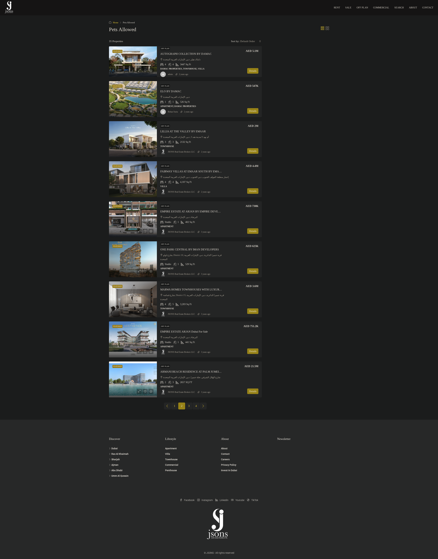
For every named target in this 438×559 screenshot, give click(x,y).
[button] (322, 28)
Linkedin (223, 500)
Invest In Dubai (229, 470)
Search (399, 7)
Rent (337, 7)
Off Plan (362, 7)
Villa (167, 454)
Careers (225, 459)
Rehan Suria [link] (173, 112)
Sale (348, 7)
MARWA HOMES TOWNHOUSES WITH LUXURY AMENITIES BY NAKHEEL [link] (207, 289)
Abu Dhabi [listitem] (117, 470)
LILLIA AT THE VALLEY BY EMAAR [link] (183, 131)
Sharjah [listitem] (115, 459)
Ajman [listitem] (114, 464)
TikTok (254, 500)
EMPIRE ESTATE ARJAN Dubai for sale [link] (184, 331)
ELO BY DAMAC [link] (170, 91)
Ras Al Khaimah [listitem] (119, 454)
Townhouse (171, 459)
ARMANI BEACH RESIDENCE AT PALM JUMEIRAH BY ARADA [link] (200, 371)
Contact (427, 7)
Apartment (171, 448)
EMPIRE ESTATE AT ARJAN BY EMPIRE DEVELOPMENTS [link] (196, 211)
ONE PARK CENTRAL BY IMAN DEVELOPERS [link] (189, 249)
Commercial (381, 7)
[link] (133, 61)
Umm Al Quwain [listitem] (119, 475)
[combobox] (250, 41)
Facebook (189, 500)
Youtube (239, 500)
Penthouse (171, 470)
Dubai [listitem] (114, 448)
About (413, 7)
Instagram (207, 500)
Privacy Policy (228, 464)
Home (115, 22)
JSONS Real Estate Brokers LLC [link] (181, 152)
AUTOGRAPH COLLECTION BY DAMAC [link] (186, 53)
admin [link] (170, 74)
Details (252, 70)
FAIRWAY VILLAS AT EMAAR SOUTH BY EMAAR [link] (191, 171)
